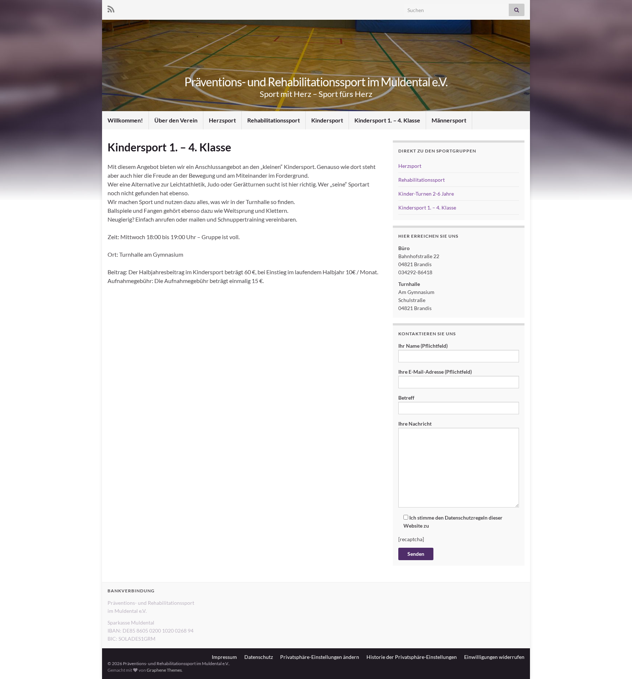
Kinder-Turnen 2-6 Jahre (426, 194)
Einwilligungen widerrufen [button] (494, 657)
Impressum (224, 657)
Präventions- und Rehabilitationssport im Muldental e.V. (316, 82)
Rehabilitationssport (273, 120)
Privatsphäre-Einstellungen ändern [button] (319, 657)
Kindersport (327, 120)
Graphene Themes (164, 670)
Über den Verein (176, 120)
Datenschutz (258, 657)
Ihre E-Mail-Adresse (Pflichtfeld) (435, 372)
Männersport (449, 120)
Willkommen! (125, 120)
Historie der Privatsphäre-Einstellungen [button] (411, 657)
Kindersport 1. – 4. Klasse (387, 120)
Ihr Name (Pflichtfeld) (423, 346)
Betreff (406, 398)
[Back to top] (615, 662)
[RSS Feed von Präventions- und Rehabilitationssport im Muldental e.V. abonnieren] (111, 8)
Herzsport (222, 120)
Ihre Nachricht (415, 423)
